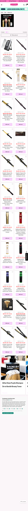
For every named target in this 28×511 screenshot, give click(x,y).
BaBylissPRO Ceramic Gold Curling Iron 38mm (7, 118)
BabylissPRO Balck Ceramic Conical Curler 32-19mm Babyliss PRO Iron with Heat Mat (20, 59)
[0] (26, 4)
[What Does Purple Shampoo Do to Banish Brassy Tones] (13, 368)
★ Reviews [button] (26, 257)
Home (2, 12)
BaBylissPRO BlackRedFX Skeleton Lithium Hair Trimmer (21, 261)
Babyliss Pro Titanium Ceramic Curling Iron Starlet (21, 319)
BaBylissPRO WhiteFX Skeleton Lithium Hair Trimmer (7, 261)
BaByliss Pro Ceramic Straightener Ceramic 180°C (21, 147)
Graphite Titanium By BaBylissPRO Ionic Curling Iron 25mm (7, 346)
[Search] (24, 4)
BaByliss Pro (9, 12)
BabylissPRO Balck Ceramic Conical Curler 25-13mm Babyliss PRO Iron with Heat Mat (20, 118)
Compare (2, 32)
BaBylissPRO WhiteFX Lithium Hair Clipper (21, 88)
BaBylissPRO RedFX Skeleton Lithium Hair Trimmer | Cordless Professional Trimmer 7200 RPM (21, 232)
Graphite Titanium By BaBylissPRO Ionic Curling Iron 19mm (7, 175)
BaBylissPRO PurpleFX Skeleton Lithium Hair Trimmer (7, 290)
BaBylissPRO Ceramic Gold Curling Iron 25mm (7, 203)
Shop (5, 12)
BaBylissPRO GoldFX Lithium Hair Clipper (20, 202)
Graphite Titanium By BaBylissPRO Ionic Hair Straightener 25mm (21, 346)
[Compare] (13, 40)
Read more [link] (4, 392)
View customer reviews (8, 413)
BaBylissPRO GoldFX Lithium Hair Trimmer (7, 231)
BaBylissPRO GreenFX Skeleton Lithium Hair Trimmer (21, 290)
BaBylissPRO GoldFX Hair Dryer (7, 316)
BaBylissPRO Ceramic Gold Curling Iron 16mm (7, 147)
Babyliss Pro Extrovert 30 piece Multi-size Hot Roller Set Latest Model (7, 58)
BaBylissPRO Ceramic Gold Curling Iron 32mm (7, 90)
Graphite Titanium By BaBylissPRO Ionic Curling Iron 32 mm (21, 175)
